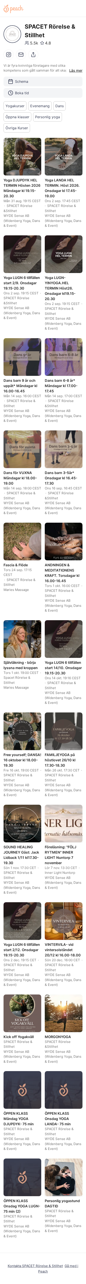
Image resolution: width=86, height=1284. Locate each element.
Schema (21, 81)
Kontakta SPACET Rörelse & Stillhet (35, 1266)
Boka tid (22, 93)
